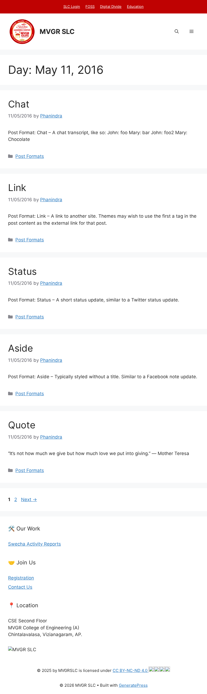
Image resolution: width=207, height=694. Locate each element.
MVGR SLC (57, 31)
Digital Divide (111, 6)
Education (135, 6)
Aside (20, 348)
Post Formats (29, 156)
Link (17, 187)
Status (22, 271)
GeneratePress (133, 685)
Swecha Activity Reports (34, 544)
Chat (18, 104)
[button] (176, 31)
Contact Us (20, 587)
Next (29, 499)
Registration (21, 578)
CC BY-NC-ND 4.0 (131, 670)
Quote (21, 425)
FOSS (90, 6)
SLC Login (71, 6)
